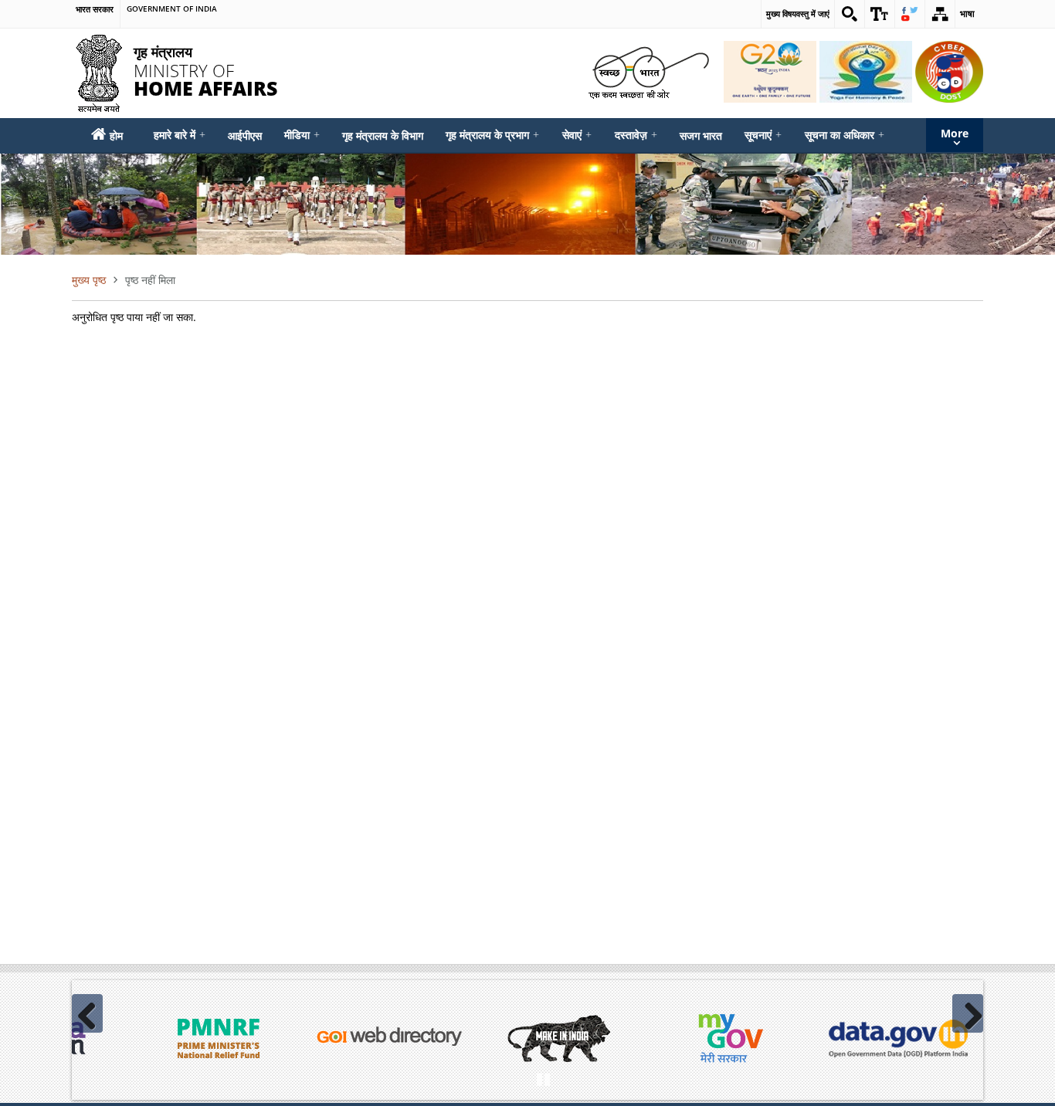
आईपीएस (245, 135)
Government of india (172, 9)
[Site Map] (940, 14)
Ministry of (205, 70)
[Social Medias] (909, 14)
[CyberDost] (949, 72)
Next (967, 1013)
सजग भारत (701, 135)
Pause (543, 1077)
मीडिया (302, 134)
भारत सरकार (95, 9)
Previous (87, 1013)
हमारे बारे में (179, 134)
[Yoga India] (865, 72)
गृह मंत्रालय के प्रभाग (492, 134)
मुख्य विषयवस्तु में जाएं (797, 13)
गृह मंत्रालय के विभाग (382, 135)
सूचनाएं (763, 134)
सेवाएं (577, 134)
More (954, 133)
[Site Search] (849, 14)
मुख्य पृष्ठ (89, 279)
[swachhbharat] (648, 71)
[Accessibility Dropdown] (879, 14)
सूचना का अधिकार (844, 134)
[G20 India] (770, 72)
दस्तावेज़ (636, 134)
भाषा (967, 13)
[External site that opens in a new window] (218, 1038)
